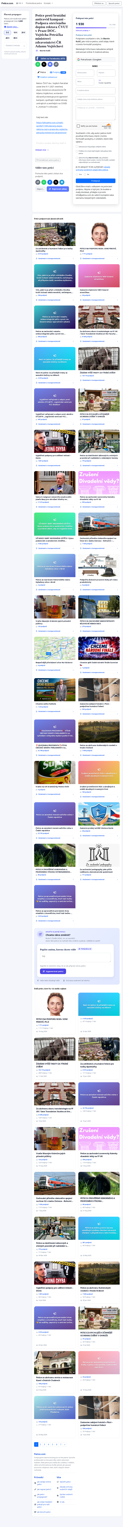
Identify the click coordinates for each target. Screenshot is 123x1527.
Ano (80, 174)
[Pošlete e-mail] (50, 64)
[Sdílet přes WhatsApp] (37, 64)
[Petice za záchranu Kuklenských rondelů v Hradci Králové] (99, 738)
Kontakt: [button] (47, 3)
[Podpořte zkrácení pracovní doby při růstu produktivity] (99, 573)
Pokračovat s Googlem (91, 59)
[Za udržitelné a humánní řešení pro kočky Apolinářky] (54, 242)
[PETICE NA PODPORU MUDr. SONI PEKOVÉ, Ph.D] (99, 242)
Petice (43, 72)
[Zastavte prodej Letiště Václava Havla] (99, 820)
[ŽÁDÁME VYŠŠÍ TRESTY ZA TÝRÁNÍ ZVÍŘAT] (99, 365)
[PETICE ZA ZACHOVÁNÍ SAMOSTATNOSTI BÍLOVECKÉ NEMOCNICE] (99, 614)
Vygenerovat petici (54, 971)
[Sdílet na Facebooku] (49, 182)
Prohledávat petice (34, 3)
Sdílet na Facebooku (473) (53, 58)
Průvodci (38, 1477)
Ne (88, 174)
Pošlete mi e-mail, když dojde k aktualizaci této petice (95, 152)
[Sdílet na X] (43, 64)
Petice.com (7, 3)
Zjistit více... (12, 27)
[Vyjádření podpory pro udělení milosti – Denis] (54, 449)
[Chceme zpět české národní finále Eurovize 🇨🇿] (99, 656)
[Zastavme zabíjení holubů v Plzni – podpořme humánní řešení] (99, 697)
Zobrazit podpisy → (83, 30)
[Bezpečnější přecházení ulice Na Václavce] (54, 655)
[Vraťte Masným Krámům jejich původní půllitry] (54, 614)
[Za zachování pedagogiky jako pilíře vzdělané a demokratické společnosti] (99, 863)
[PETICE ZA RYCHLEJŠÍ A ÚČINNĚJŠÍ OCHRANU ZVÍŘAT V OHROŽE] (99, 407)
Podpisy (58, 72)
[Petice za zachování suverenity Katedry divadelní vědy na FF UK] (99, 490)
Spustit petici (114, 3)
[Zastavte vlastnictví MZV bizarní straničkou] (99, 283)
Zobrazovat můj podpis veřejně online (92, 147)
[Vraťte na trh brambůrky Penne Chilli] (54, 779)
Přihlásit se (99, 3)
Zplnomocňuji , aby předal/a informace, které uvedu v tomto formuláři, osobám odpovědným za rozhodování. (97, 160)
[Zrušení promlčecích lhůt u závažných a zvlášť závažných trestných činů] (99, 780)
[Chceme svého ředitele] (54, 696)
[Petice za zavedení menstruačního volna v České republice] (54, 821)
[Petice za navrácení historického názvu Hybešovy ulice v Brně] (54, 573)
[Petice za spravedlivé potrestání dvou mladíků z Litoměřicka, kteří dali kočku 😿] (54, 904)
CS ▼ (21, 3)
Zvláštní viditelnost (48, 77)
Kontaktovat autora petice (49, 160)
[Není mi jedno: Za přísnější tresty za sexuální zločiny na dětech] (54, 366)
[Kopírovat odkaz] (56, 64)
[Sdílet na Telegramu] (61, 182)
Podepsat (95, 180)
